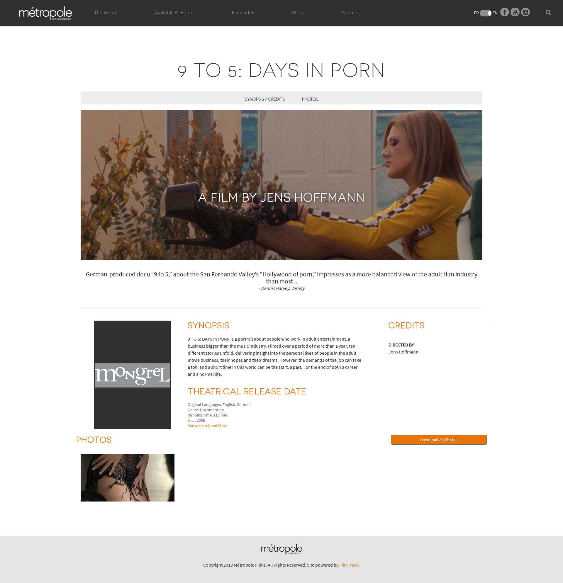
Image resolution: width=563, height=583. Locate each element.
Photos (310, 98)
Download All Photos (438, 439)
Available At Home (174, 12)
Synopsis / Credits (265, 98)
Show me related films (207, 425)
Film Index (243, 12)
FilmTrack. (349, 565)
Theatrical (105, 12)
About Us (352, 12)
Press (297, 12)
